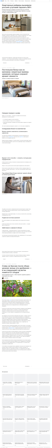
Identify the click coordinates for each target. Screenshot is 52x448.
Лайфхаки (14, 67)
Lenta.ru (11, 3)
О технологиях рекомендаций (39, 447)
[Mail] (1, 1)
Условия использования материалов (32, 447)
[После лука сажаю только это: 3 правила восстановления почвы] (7, 416)
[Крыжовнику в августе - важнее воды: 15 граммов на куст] (32, 428)
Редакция (26, 447)
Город (13, 3)
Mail (1, 447)
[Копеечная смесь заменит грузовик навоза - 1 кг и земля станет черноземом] (32, 440)
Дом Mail (10, 67)
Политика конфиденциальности (47, 447)
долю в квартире (19, 41)
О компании (3, 447)
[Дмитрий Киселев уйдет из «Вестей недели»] (20, 379)
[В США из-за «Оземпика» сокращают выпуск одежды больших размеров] (7, 404)
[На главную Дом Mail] (3, 1)
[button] (17, 22)
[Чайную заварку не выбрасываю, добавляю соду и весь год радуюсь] (20, 428)
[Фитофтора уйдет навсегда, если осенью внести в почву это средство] (7, 428)
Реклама (6, 447)
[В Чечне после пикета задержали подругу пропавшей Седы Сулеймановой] (44, 428)
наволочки (21, 136)
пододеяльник (11, 136)
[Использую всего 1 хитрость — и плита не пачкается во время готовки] (44, 404)
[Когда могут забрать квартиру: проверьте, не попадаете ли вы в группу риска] (20, 416)
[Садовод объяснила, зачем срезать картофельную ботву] (20, 440)
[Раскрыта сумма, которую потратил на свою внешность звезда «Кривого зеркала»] (32, 416)
